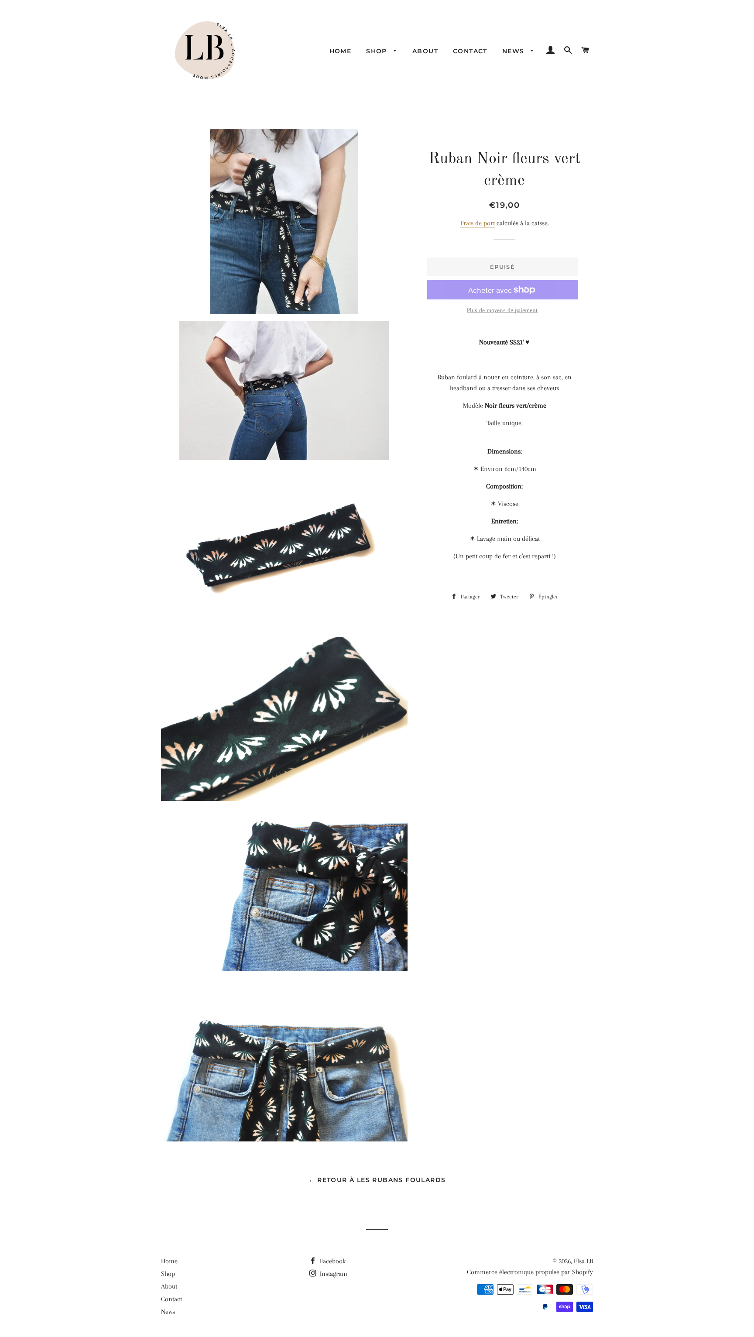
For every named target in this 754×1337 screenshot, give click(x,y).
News (514, 51)
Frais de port (477, 223)
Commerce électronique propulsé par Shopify (530, 1272)
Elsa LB (583, 1261)
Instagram (332, 1274)
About (425, 51)
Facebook (332, 1261)
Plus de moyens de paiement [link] (502, 310)
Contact (470, 51)
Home (340, 51)
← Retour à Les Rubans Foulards (377, 1180)
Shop (377, 51)
